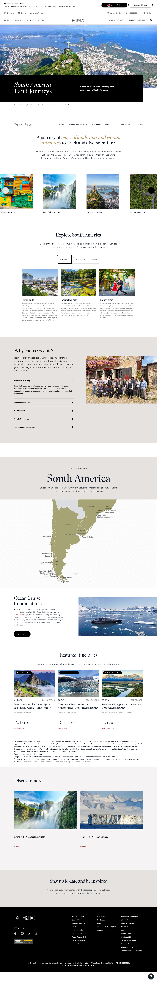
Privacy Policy (126, 944)
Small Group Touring (22, 380)
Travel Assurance (78, 940)
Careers (124, 930)
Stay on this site (140, 5)
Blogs (99, 923)
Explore (17, 846)
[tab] (64, 259)
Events (23, 13)
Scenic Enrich (19, 411)
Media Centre (126, 934)
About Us (124, 920)
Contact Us (76, 920)
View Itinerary (19, 728)
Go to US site (116, 5)
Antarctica (20, 615)
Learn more (20, 634)
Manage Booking (115, 13)
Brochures (10, 13)
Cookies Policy (127, 947)
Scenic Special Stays (22, 402)
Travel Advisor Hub (79, 937)
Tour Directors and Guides (24, 427)
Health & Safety (78, 930)
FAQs (74, 927)
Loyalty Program (38, 13)
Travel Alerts (77, 934)
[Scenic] (79, 20)
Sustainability (126, 937)
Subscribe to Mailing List (106, 927)
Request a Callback (104, 930)
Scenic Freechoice (21, 419)
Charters (124, 927)
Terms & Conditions (128, 940)
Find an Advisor (78, 944)
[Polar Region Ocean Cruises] (111, 810)
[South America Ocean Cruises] (45, 810)
